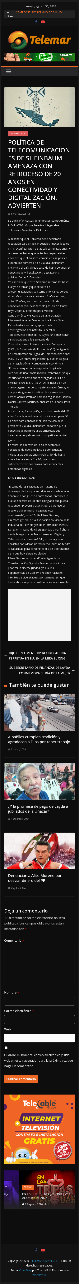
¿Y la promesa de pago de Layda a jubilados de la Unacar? (38, 809)
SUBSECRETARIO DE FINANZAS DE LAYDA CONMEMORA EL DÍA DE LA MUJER (39, 670)
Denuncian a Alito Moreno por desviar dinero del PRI (35, 878)
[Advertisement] (39, 615)
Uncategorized (18, 133)
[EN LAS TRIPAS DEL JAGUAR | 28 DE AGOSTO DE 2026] (39, 1173)
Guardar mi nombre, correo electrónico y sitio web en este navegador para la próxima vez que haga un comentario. (38, 1060)
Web (7, 1029)
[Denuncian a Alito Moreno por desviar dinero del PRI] (39, 835)
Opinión (13, 1187)
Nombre (11, 992)
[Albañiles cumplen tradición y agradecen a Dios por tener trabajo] (39, 696)
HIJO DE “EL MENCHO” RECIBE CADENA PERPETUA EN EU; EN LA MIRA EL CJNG (37, 656)
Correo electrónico (19, 1011)
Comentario (14, 940)
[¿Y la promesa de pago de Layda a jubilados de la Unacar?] (39, 766)
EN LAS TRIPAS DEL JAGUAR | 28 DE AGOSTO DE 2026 (32, 1196)
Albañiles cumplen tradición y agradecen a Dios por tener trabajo (39, 739)
